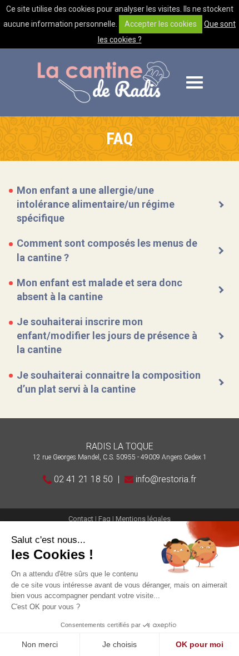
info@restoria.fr (164, 479)
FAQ (119, 138)
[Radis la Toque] (103, 82)
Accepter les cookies (161, 23)
